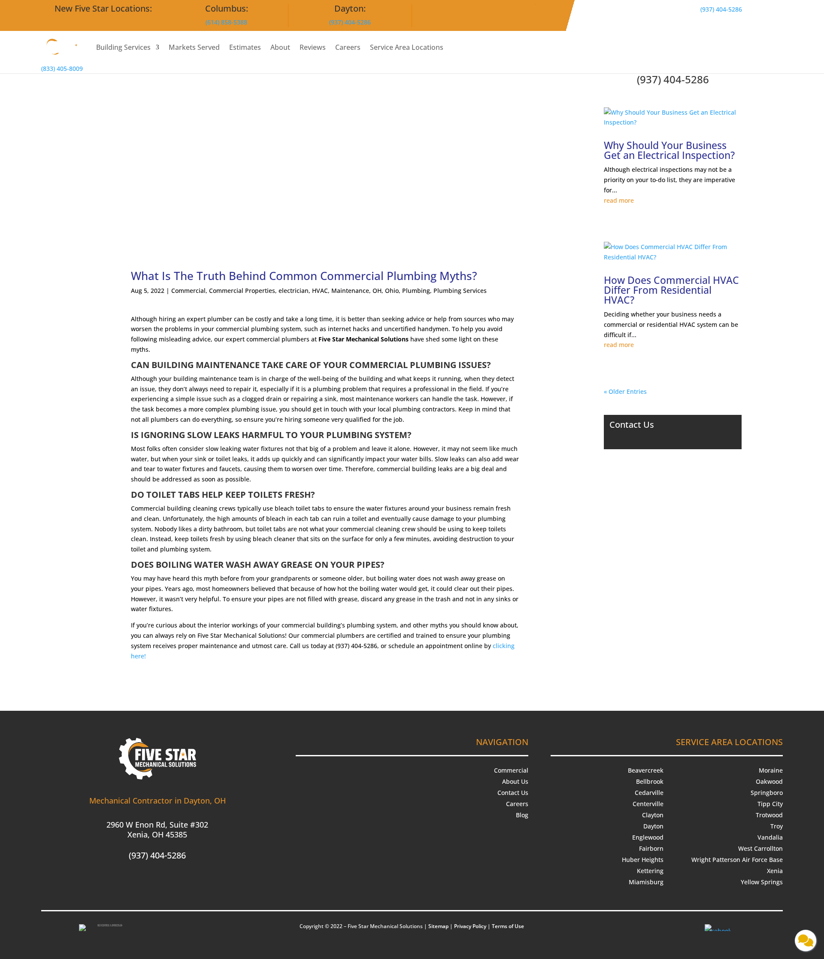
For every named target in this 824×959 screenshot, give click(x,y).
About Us (515, 781)
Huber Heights (642, 859)
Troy (776, 826)
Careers (347, 47)
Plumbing (416, 290)
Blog (522, 815)
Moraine (771, 770)
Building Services (123, 47)
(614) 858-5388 (226, 22)
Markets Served (194, 47)
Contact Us (512, 793)
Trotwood (769, 815)
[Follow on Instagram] (140, 882)
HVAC (320, 290)
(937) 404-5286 (350, 22)
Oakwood (769, 781)
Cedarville (649, 793)
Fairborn (651, 848)
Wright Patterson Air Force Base (737, 859)
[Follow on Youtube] (157, 882)
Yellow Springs (762, 882)
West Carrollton (760, 848)
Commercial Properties (242, 290)
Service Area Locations (406, 47)
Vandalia (770, 837)
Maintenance (350, 290)
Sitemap (438, 926)
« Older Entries (625, 391)
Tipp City (770, 804)
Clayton (652, 815)
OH (377, 290)
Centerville (648, 804)
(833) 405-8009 (62, 68)
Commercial (188, 290)
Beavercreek (645, 770)
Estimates (245, 47)
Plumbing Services (460, 290)
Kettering (650, 871)
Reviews (313, 47)
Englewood (647, 837)
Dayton (653, 826)
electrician (294, 290)
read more (619, 200)
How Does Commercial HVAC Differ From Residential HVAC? (671, 290)
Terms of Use (508, 926)
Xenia (775, 871)
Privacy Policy (470, 926)
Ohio (392, 290)
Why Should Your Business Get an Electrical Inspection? (670, 150)
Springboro (767, 793)
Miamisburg (646, 882)
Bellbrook (649, 781)
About (280, 47)
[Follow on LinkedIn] (175, 882)
